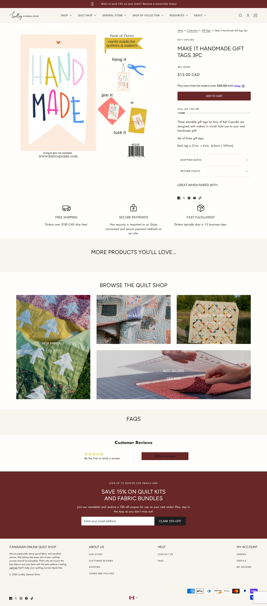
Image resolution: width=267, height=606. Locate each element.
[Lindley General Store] (24, 15)
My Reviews (244, 567)
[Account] (248, 15)
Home (180, 30)
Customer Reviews (101, 561)
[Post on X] (184, 198)
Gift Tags (206, 30)
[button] (200, 198)
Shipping (94, 567)
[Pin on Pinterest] (189, 198)
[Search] (240, 15)
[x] (16, 598)
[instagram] (21, 598)
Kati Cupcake (185, 40)
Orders (241, 554)
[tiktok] (32, 598)
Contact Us (165, 554)
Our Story (96, 554)
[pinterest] (26, 598)
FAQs (161, 561)
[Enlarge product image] (82, 96)
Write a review (165, 456)
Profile (241, 561)
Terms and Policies (101, 573)
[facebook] (11, 598)
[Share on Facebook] (179, 198)
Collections (192, 30)
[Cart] (255, 15)
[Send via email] (194, 198)
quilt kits (13, 568)
